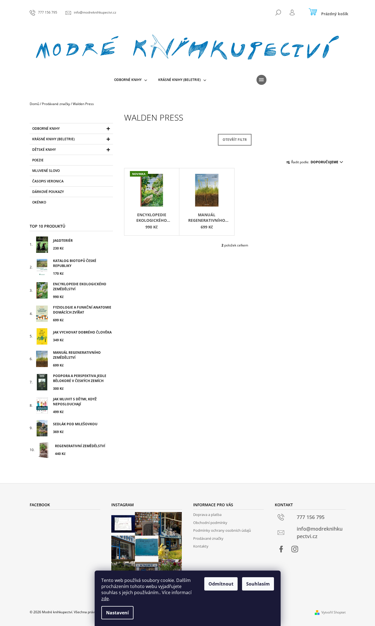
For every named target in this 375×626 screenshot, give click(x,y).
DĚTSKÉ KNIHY (44, 149)
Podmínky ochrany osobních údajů (222, 530)
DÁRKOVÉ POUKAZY (48, 191)
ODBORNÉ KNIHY (46, 128)
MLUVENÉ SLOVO (46, 170)
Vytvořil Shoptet (333, 612)
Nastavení (117, 613)
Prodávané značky (208, 538)
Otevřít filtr (235, 139)
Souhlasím (258, 584)
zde (105, 599)
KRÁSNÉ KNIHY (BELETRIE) (53, 139)
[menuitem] (131, 80)
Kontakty (200, 546)
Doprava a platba (207, 514)
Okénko (39, 202)
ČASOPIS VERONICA (48, 181)
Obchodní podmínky (210, 522)
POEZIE (38, 160)
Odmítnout (220, 584)
